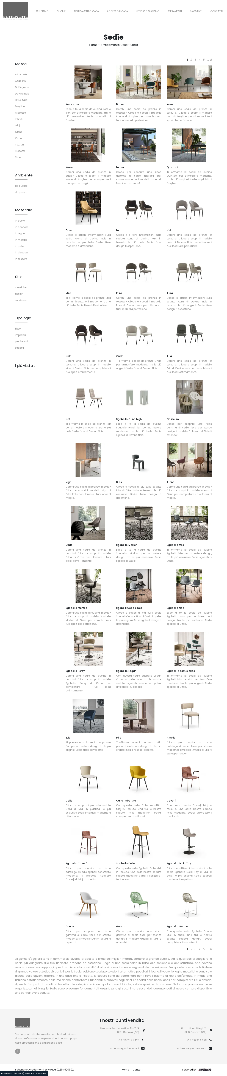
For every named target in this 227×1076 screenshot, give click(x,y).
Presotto (20, 151)
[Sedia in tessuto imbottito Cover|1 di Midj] (189, 779)
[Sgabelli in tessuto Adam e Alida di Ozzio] (189, 649)
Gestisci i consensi (35, 1073)
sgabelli (19, 348)
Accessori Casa (117, 11)
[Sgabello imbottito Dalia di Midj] (138, 841)
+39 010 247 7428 (128, 1040)
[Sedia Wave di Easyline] (88, 145)
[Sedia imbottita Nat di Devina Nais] (88, 397)
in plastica (21, 252)
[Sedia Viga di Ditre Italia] (88, 460)
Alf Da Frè (21, 74)
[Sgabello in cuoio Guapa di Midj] (189, 905)
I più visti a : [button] (25, 365)
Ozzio (18, 138)
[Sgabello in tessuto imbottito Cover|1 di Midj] (88, 841)
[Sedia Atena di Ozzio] (189, 460)
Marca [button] (21, 63)
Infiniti (19, 119)
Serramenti (175, 11)
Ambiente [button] (24, 175)
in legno (20, 233)
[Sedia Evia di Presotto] (88, 716)
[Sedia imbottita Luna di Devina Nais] (138, 208)
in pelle (19, 246)
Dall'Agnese (22, 87)
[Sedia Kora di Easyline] (189, 82)
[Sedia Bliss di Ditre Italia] (138, 460)
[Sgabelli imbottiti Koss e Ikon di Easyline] (88, 82)
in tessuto (21, 259)
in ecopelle (22, 227)
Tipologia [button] (23, 318)
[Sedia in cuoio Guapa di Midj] (138, 905)
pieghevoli (21, 341)
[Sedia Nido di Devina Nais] (88, 334)
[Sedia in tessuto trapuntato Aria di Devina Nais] (189, 334)
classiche (21, 287)
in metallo (21, 240)
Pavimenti (196, 11)
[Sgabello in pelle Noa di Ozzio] (189, 586)
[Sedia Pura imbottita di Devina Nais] (138, 271)
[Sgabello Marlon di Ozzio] (138, 523)
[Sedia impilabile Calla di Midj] (88, 779)
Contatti (216, 11)
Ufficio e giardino (147, 11)
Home (93, 45)
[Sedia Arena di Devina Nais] (88, 208)
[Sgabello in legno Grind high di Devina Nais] (138, 397)
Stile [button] (19, 276)
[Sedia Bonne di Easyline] (138, 82)
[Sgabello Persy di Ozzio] (88, 649)
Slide (18, 157)
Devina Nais (22, 93)
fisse (18, 328)
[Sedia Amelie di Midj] (189, 716)
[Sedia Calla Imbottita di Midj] (138, 779)
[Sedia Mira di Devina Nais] (88, 271)
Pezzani (19, 144)
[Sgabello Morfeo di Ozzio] (88, 586)
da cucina (21, 186)
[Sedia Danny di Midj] (88, 905)
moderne (21, 300)
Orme (18, 132)
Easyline (20, 106)
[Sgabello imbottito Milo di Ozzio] (189, 523)
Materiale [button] (23, 210)
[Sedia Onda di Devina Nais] (138, 334)
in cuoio (20, 220)
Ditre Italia (21, 100)
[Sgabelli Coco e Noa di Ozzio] (138, 586)
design (19, 294)
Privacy (5, 1073)
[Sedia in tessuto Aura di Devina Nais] (189, 271)
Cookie (17, 1073)
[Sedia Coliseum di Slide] (189, 397)
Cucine (61, 11)
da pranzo (21, 192)
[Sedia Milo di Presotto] (138, 716)
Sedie (134, 45)
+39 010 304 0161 (197, 1040)
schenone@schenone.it (124, 1048)
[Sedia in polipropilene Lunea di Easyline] (138, 145)
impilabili (20, 335)
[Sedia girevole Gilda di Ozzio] (88, 523)
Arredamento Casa (86, 11)
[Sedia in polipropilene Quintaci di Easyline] (189, 145)
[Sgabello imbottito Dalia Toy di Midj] (189, 841)
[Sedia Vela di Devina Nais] (189, 208)
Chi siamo (42, 11)
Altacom (20, 81)
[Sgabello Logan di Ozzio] (138, 649)
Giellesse (20, 113)
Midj (17, 125)
